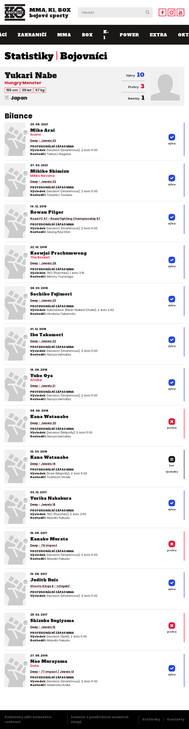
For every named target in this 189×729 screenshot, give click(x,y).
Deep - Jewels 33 (43, 141)
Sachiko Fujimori (51, 294)
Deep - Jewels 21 (42, 386)
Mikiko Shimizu (49, 171)
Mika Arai (42, 130)
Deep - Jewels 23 (43, 300)
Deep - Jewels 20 (43, 423)
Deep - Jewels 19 (43, 464)
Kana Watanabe (49, 416)
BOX (87, 35)
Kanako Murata (49, 539)
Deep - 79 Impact (43, 545)
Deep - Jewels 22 (43, 341)
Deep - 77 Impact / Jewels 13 (52, 672)
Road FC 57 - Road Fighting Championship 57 (65, 219)
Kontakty (175, 719)
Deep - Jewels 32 (43, 182)
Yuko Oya (41, 376)
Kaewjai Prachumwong (58, 253)
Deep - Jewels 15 (42, 627)
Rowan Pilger (47, 212)
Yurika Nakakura (50, 498)
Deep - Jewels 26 (43, 263)
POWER (129, 35)
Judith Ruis (44, 580)
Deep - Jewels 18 (42, 504)
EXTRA (158, 35)
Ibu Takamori (46, 335)
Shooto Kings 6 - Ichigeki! (50, 586)
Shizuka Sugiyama (52, 620)
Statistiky (29, 56)
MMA (64, 35)
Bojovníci (83, 56)
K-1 (106, 34)
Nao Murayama (48, 661)
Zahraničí (32, 35)
